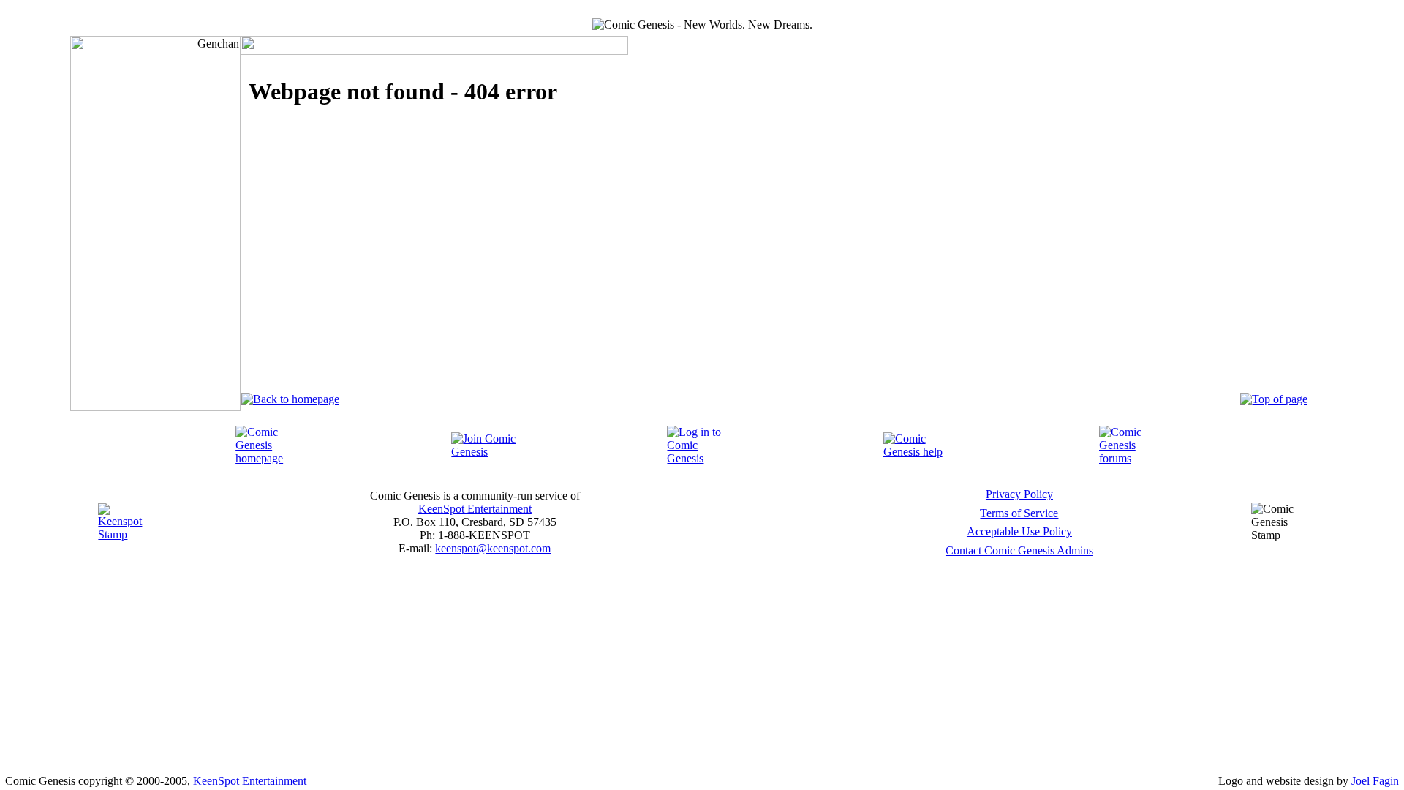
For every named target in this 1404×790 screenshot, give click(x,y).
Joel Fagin (1375, 781)
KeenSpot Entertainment (475, 509)
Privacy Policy (1019, 494)
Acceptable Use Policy (1019, 531)
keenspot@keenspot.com (493, 548)
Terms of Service (1019, 513)
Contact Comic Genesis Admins (1019, 550)
